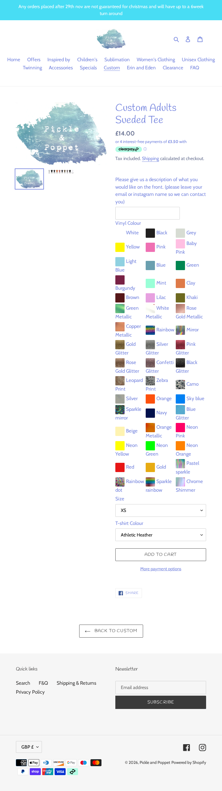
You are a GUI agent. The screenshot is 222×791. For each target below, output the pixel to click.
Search (23, 683)
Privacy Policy (30, 692)
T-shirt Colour (129, 523)
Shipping (150, 158)
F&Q (43, 683)
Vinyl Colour (128, 223)
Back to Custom (115, 631)
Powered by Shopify (188, 762)
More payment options (160, 568)
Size (119, 499)
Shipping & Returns (76, 683)
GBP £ (27, 747)
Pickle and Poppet (155, 762)
